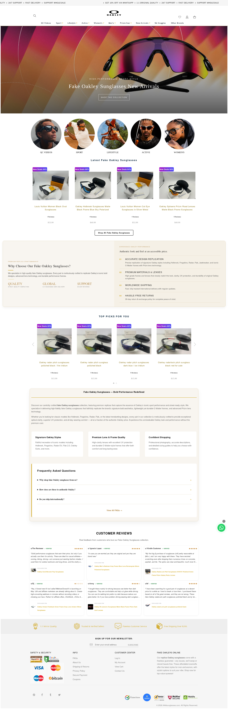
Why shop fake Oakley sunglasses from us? (58, 479)
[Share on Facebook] (42, 694)
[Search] (34, 16)
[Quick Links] (187, 17)
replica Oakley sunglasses (173, 657)
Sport (79, 152)
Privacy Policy (79, 670)
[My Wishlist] (179, 17)
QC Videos (46, 152)
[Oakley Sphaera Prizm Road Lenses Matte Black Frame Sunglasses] (177, 185)
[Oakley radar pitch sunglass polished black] (94, 341)
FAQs (75, 658)
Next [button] (194, 344)
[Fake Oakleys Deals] (114, 12)
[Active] (146, 134)
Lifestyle (113, 152)
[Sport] (79, 134)
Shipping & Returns (81, 666)
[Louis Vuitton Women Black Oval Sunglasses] (51, 185)
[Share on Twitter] (59, 694)
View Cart (119, 666)
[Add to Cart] (64, 199)
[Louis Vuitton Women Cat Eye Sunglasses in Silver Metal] (135, 185)
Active (146, 152)
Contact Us (120, 670)
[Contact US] (221, 528)
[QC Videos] (46, 134)
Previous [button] (33, 344)
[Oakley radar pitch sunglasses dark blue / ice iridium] (134, 341)
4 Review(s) (173, 373)
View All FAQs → (114, 510)
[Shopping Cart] (194, 17)
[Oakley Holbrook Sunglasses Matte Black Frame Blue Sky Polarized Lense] (93, 185)
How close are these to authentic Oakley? (57, 489)
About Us (77, 662)
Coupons (76, 679)
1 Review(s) (50, 217)
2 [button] (116, 384)
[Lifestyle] (112, 134)
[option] (54, 352)
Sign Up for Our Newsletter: (114, 638)
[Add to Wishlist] (57, 199)
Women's (179, 152)
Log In (117, 658)
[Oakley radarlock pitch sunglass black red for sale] (174, 341)
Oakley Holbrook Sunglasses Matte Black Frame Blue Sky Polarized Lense (92, 209)
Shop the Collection (114, 97)
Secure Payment (80, 675)
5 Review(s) (177, 217)
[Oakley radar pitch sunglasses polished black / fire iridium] (54, 341)
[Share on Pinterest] (34, 694)
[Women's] (179, 134)
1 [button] (113, 384)
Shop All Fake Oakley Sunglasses (114, 232)
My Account (120, 662)
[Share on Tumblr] (51, 694)
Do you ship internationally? (51, 499)
